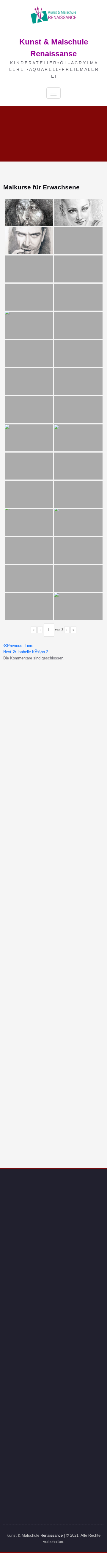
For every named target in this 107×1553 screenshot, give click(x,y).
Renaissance (51, 1535)
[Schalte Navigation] (53, 93)
